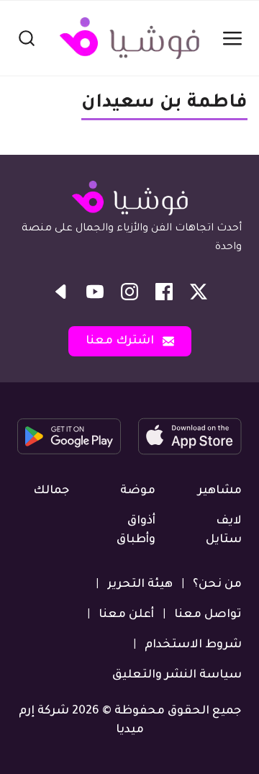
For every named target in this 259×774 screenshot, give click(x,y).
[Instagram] (129, 291)
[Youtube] (95, 291)
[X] (198, 291)
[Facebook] (164, 291)
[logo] (129, 38)
